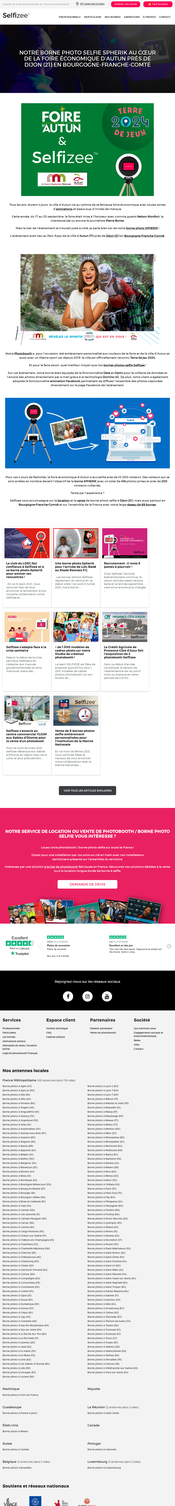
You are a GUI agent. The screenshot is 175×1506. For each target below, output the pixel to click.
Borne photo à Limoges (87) (19, 1372)
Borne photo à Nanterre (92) (104, 1158)
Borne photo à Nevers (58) (103, 1167)
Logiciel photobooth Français (20, 1053)
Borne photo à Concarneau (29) (21, 1282)
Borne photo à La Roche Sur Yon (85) (24, 1333)
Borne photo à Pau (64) (101, 1197)
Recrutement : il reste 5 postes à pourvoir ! (122, 565)
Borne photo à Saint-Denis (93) (106, 1257)
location (64, 500)
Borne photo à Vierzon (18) (103, 1363)
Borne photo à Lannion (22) (19, 1342)
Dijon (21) (112, 236)
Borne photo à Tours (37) (102, 1338)
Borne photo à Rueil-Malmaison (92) (109, 1248)
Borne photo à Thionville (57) (105, 1316)
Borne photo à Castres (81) (18, 1227)
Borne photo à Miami (15, 1431)
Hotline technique (57, 1028)
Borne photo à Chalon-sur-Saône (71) (24, 1235)
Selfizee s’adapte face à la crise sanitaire (26, 649)
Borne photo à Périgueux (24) (105, 1201)
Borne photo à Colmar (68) (19, 1274)
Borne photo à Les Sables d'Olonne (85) (26, 1363)
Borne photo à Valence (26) (104, 1346)
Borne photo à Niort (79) (102, 1180)
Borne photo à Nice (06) (102, 1171)
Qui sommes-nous (145, 1028)
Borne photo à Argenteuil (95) (20, 1120)
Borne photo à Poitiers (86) (104, 1210)
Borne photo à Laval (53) (17, 1346)
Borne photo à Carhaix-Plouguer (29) (24, 1218)
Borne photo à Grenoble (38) (20, 1321)
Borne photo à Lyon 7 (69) (103, 1090)
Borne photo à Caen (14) (17, 1205)
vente (81, 500)
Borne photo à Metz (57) (102, 1133)
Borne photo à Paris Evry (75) (105, 1192)
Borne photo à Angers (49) (18, 1107)
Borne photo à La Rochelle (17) (20, 1338)
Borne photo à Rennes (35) (103, 1235)
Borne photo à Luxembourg (104, 1467)
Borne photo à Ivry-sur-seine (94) (22, 1329)
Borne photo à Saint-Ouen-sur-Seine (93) (112, 1278)
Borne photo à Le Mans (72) (19, 1355)
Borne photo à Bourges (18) (19, 1192)
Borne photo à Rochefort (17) (105, 1239)
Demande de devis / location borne (20, 1047)
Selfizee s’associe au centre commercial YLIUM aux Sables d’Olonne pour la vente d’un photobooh (26, 736)
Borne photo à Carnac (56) (18, 1222)
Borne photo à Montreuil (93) (105, 1145)
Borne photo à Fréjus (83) (18, 1312)
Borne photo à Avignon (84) (19, 1141)
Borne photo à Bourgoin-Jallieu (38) (24, 1197)
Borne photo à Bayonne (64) (19, 1150)
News (137, 1040)
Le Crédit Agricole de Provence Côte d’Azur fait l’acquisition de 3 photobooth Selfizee (123, 652)
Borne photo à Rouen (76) (103, 1244)
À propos (149, 17)
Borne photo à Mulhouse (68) (105, 1150)
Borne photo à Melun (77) (103, 1124)
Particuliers (92, 17)
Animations (132, 17)
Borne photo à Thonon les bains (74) (109, 1321)
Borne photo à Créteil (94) (18, 1291)
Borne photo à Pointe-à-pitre (20, 1413)
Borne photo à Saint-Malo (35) (105, 1269)
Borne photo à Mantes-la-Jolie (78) (108, 1103)
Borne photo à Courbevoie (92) (21, 1286)
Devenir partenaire (101, 1028)
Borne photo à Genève (16, 1449)
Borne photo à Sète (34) (102, 1304)
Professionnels (69, 17)
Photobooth (23, 353)
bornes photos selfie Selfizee (124, 365)
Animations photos (14, 1041)
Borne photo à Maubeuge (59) (105, 1116)
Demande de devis (87, 884)
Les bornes (9, 1036)
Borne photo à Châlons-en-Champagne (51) (28, 1239)
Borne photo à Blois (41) (17, 1175)
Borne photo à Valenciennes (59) (107, 1351)
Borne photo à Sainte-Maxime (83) (108, 1291)
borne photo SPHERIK (142, 228)
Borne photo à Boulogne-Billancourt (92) (27, 1184)
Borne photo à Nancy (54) (103, 1154)
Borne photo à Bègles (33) (18, 1154)
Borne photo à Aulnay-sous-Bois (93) (24, 1133)
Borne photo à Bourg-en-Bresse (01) (24, 1188)
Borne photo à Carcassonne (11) (21, 1214)
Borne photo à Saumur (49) (104, 1299)
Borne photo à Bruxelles (17, 1467)
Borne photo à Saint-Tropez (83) (107, 1286)
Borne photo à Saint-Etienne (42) (107, 1261)
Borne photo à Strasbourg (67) (106, 1308)
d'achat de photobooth (61, 867)
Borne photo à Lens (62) (17, 1359)
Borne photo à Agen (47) (17, 1086)
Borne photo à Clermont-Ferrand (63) (25, 1269)
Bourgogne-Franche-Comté (144, 236)
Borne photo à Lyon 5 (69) (103, 1086)
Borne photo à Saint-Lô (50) (104, 1265)
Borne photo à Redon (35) (103, 1227)
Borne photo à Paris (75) (102, 1188)
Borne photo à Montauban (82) (106, 1137)
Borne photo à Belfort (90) (18, 1158)
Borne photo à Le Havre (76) (19, 1351)
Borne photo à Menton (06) (104, 1128)
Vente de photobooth (103, 1032)
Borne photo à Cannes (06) (19, 1210)
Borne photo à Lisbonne (102, 1449)
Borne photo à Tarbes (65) (103, 1312)
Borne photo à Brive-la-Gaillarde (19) (24, 1201)
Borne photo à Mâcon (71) (103, 1098)
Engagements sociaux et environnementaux (148, 1034)
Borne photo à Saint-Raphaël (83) (107, 1282)
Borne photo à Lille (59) (16, 1368)
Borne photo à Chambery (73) (20, 1244)
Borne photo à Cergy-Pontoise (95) (23, 1231)
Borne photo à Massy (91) (102, 1111)
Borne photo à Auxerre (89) (19, 1137)
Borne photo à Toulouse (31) (104, 1329)
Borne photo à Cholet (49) (18, 1265)
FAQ (48, 1032)
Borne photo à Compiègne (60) (21, 1278)
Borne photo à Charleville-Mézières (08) (26, 1248)
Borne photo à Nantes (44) (103, 1163)
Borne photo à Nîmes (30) (103, 1175)
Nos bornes (113, 17)
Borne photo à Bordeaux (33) (20, 1180)
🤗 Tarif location (158, 4)
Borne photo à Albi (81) (16, 1094)
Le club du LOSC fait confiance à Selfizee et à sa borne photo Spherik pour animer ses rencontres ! (25, 570)
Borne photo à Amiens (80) (19, 1103)
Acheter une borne (126, 4)
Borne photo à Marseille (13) (104, 1107)
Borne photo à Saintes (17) (103, 1295)
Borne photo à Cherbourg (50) (21, 1261)
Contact (165, 17)
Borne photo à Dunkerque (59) (21, 1304)
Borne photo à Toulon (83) (103, 1325)
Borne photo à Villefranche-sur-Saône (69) (113, 1368)
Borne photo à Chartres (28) (19, 1252)
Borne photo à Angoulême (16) (21, 1111)
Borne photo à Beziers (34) (18, 1171)
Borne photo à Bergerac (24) (19, 1163)
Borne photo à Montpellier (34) (106, 1141)
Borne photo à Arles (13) (17, 1124)
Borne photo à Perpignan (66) (105, 1205)
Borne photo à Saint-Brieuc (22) (106, 1252)
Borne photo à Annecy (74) (18, 1116)
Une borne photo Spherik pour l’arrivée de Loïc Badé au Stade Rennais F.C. (75, 566)
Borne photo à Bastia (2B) (18, 1145)
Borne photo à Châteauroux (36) (22, 1257)
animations (64, 209)
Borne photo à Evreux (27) (18, 1308)
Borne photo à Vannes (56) (103, 1355)
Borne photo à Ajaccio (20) (19, 1090)
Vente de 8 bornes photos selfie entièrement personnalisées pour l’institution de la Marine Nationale (75, 738)
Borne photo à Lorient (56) (18, 1376)
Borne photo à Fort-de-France (20, 1394)
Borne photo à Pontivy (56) (103, 1214)
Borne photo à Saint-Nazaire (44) (107, 1274)
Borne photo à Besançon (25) (20, 1167)
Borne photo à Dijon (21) (17, 1295)
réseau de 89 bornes (141, 504)
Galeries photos (55, 1036)
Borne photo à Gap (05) (17, 1316)
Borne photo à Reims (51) (102, 1231)
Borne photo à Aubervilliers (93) (22, 1128)
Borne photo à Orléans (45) (103, 1184)
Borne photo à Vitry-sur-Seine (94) (108, 1372)
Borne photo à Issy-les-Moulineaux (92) (26, 1325)
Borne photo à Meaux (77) (103, 1120)
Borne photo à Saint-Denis (103, 1413)
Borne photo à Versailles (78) (105, 1359)
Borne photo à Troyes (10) (103, 1342)
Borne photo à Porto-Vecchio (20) (108, 1218)
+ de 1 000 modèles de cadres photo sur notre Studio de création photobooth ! (72, 652)
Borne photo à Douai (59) (18, 1299)
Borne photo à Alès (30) (17, 1098)
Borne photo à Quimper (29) (105, 1222)
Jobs (136, 1044)
